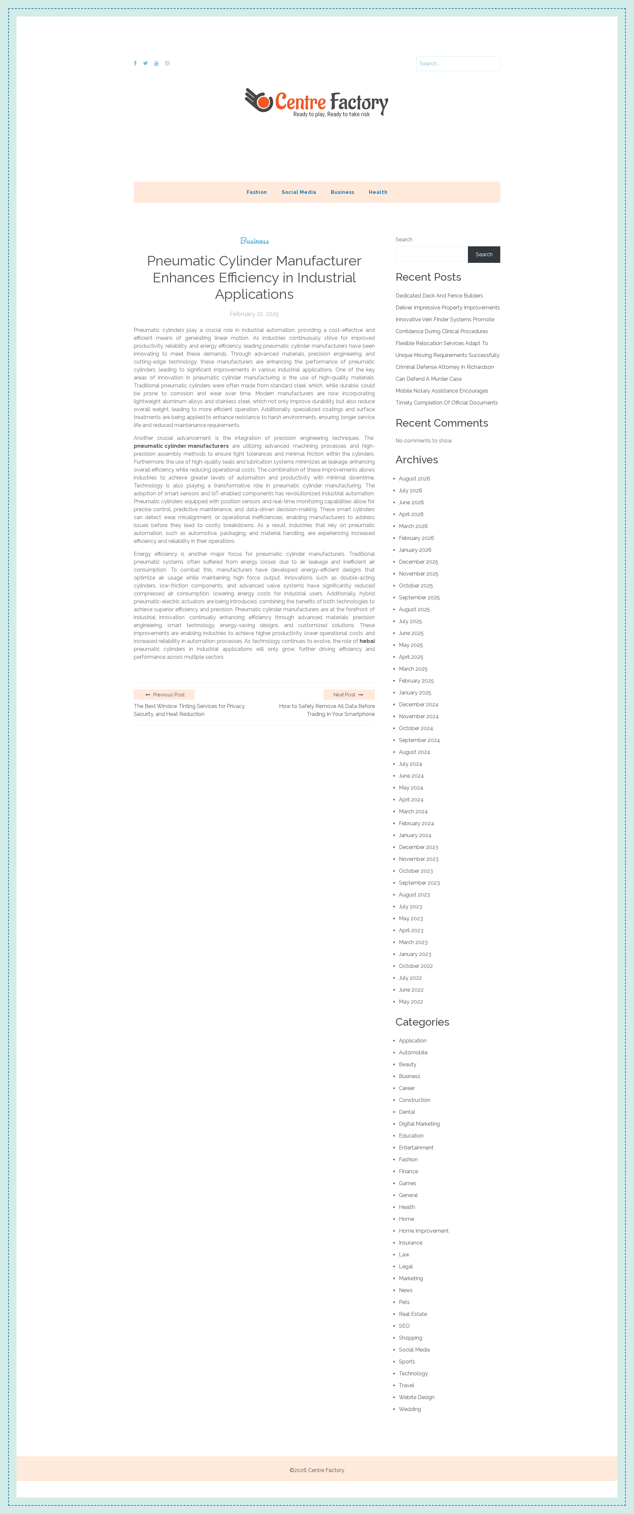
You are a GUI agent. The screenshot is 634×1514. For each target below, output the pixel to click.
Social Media (299, 192)
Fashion (257, 192)
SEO (404, 1326)
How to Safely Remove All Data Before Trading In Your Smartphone (327, 710)
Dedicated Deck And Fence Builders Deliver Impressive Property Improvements (448, 302)
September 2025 (419, 597)
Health (378, 192)
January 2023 (415, 954)
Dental (407, 1112)
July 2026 (410, 490)
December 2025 (418, 562)
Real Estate (413, 1314)
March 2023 (413, 942)
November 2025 (419, 574)
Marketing (411, 1278)
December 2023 (418, 847)
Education (411, 1136)
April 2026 (411, 514)
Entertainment (416, 1147)
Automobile (413, 1052)
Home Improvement (424, 1231)
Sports (407, 1361)
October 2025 (416, 585)
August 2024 (414, 752)
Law (404, 1254)
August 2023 (414, 895)
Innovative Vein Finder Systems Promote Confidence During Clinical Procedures (445, 325)
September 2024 (419, 740)
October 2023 (416, 871)
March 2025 (413, 669)
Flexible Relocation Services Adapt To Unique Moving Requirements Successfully (448, 349)
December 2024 (419, 704)
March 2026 (413, 526)
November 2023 (419, 859)
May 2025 (411, 645)
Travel (406, 1385)
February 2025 (416, 681)
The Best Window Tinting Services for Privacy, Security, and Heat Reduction (189, 710)
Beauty (407, 1064)
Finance (408, 1171)
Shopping (410, 1338)
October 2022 (416, 966)
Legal (406, 1266)
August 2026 (414, 478)
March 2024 (413, 811)
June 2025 (411, 633)
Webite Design (417, 1397)
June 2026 (411, 502)
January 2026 (415, 550)
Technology (413, 1373)
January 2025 (415, 692)
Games (407, 1183)
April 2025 (411, 657)
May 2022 (411, 1002)
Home (406, 1219)
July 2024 (410, 764)
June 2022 (411, 990)
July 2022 (410, 978)
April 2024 (411, 799)
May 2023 (411, 918)
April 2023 (411, 930)
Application (413, 1041)
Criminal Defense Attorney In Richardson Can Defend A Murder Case (445, 373)
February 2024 (416, 823)
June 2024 (411, 776)
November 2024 (419, 716)
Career (407, 1088)
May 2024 (411, 788)
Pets (404, 1302)
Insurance (410, 1243)
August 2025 (414, 609)
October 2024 (416, 728)
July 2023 (410, 906)
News (406, 1290)
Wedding (410, 1409)
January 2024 (415, 835)
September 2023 (419, 883)
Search (404, 239)
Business (342, 192)
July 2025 (410, 621)
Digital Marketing (419, 1124)
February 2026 (416, 538)
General (408, 1195)
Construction (414, 1100)
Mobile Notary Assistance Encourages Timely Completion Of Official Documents (447, 397)
